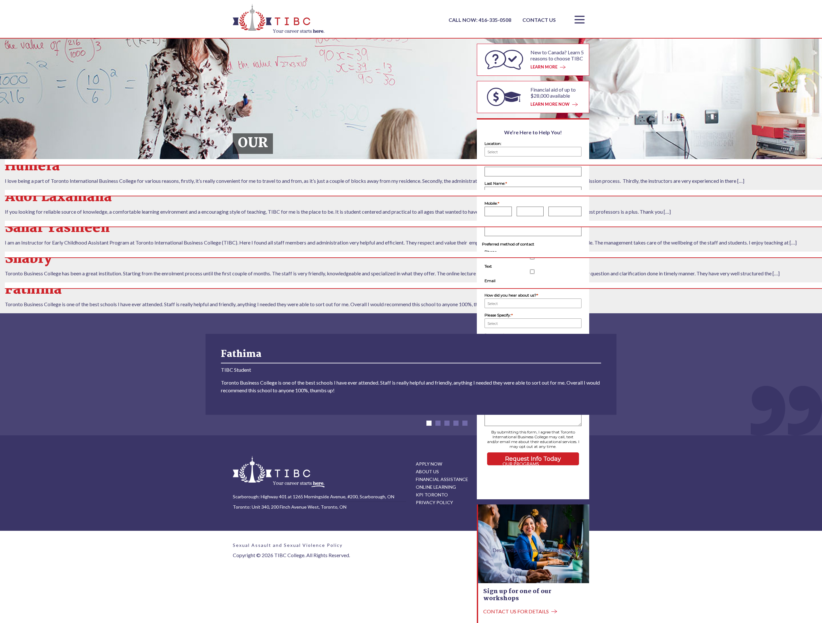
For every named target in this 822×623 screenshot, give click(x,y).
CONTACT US (539, 20)
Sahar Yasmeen (57, 228)
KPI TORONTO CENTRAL (529, 494)
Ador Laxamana (58, 197)
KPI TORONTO (432, 494)
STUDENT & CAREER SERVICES (535, 471)
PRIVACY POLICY (434, 502)
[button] (429, 423)
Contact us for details (516, 611)
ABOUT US (427, 471)
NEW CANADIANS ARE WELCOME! (539, 479)
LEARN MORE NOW (550, 104)
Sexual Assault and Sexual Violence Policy (288, 545)
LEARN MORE (543, 66)
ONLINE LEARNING (436, 487)
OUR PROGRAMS (521, 464)
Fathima (33, 290)
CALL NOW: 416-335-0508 (480, 20)
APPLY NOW (429, 464)
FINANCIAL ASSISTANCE (442, 479)
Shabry (28, 259)
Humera (32, 166)
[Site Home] (279, 471)
